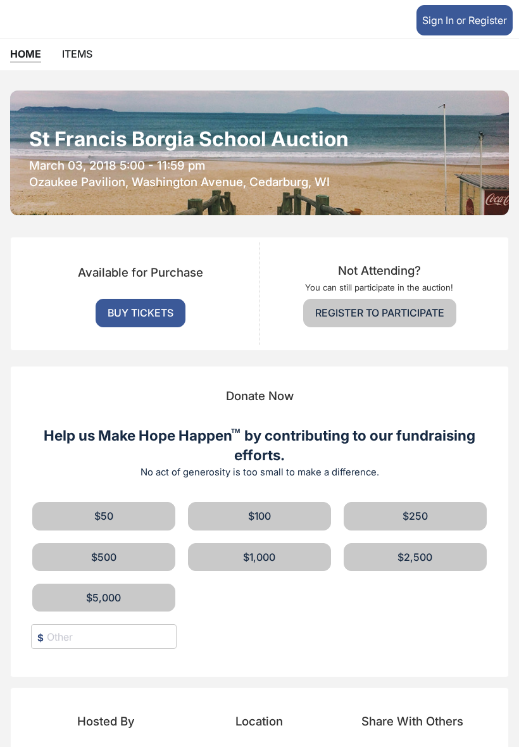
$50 (103, 516)
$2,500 (414, 557)
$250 (415, 516)
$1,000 (259, 557)
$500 (103, 557)
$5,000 (103, 597)
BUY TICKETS (140, 312)
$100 (259, 516)
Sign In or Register (464, 20)
